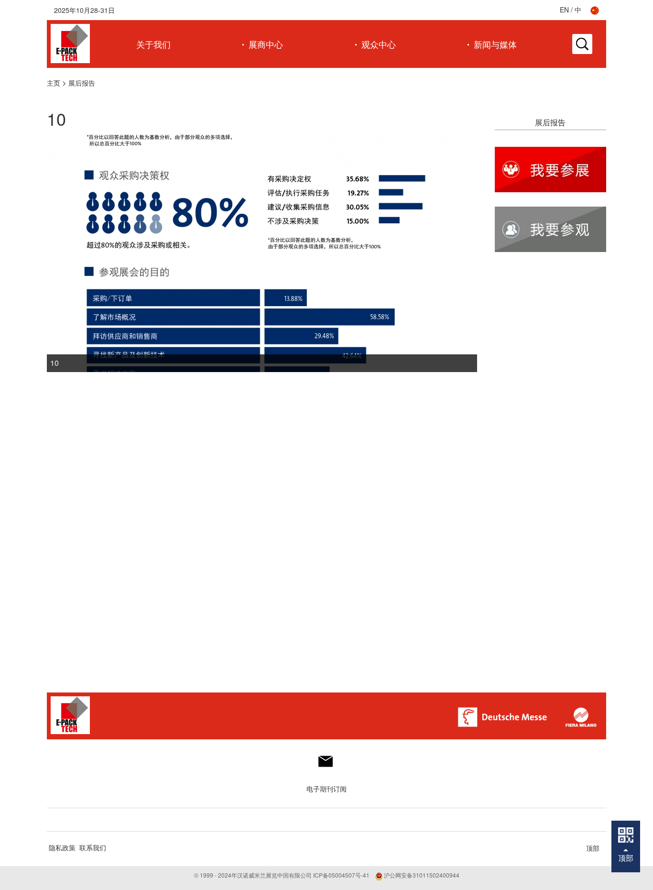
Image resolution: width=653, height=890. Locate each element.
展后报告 (81, 83)
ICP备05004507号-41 (341, 875)
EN (564, 9)
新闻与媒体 (495, 44)
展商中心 (266, 44)
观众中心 (378, 44)
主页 (53, 83)
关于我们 (153, 44)
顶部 (592, 848)
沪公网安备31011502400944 (420, 875)
